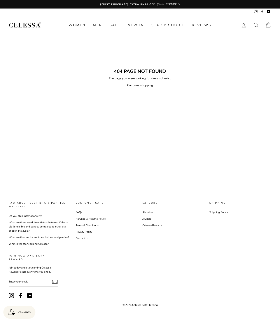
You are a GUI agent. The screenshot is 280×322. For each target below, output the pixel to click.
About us (147, 212)
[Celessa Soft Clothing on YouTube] (29, 295)
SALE (115, 25)
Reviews (201, 25)
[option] (140, 4)
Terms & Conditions (87, 225)
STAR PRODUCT (167, 25)
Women (77, 25)
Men (97, 25)
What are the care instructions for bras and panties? (39, 237)
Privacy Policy (84, 232)
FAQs (79, 212)
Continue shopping (140, 85)
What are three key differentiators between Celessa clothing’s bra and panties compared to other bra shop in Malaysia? (38, 226)
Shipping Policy (218, 212)
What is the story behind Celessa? (29, 244)
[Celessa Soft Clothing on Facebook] (20, 295)
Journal (146, 218)
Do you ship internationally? (25, 216)
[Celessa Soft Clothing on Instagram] (11, 295)
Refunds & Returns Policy (91, 218)
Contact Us (82, 238)
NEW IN (136, 25)
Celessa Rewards (152, 225)
